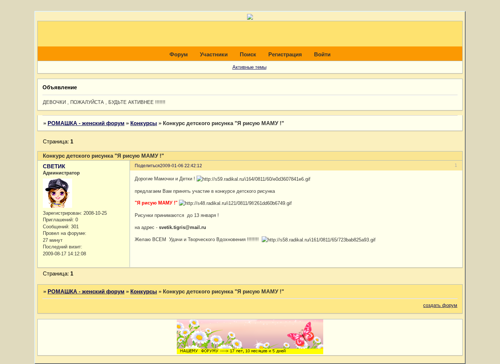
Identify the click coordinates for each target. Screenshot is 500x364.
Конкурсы (143, 123)
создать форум (440, 305)
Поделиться (147, 165)
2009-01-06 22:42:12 (181, 165)
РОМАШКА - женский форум (86, 123)
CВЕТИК (54, 166)
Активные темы (249, 67)
